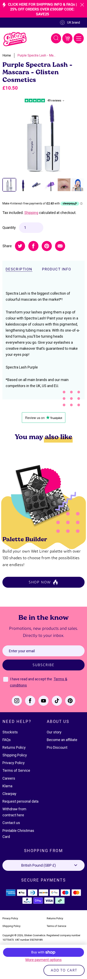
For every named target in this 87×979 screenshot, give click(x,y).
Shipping (31, 212)
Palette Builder (24, 539)
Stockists (10, 732)
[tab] (9, 185)
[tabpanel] (43, 138)
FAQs (6, 740)
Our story (54, 732)
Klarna (7, 786)
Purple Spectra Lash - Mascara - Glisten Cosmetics (36, 55)
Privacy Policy (13, 763)
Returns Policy (14, 747)
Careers (8, 778)
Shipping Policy (14, 755)
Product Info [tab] (56, 269)
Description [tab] (19, 269)
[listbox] (43, 865)
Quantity (9, 227)
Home (6, 55)
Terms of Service (16, 770)
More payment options (43, 960)
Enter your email (22, 651)
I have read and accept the (31, 679)
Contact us (11, 823)
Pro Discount (57, 747)
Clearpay (9, 794)
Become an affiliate (62, 740)
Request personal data (20, 801)
